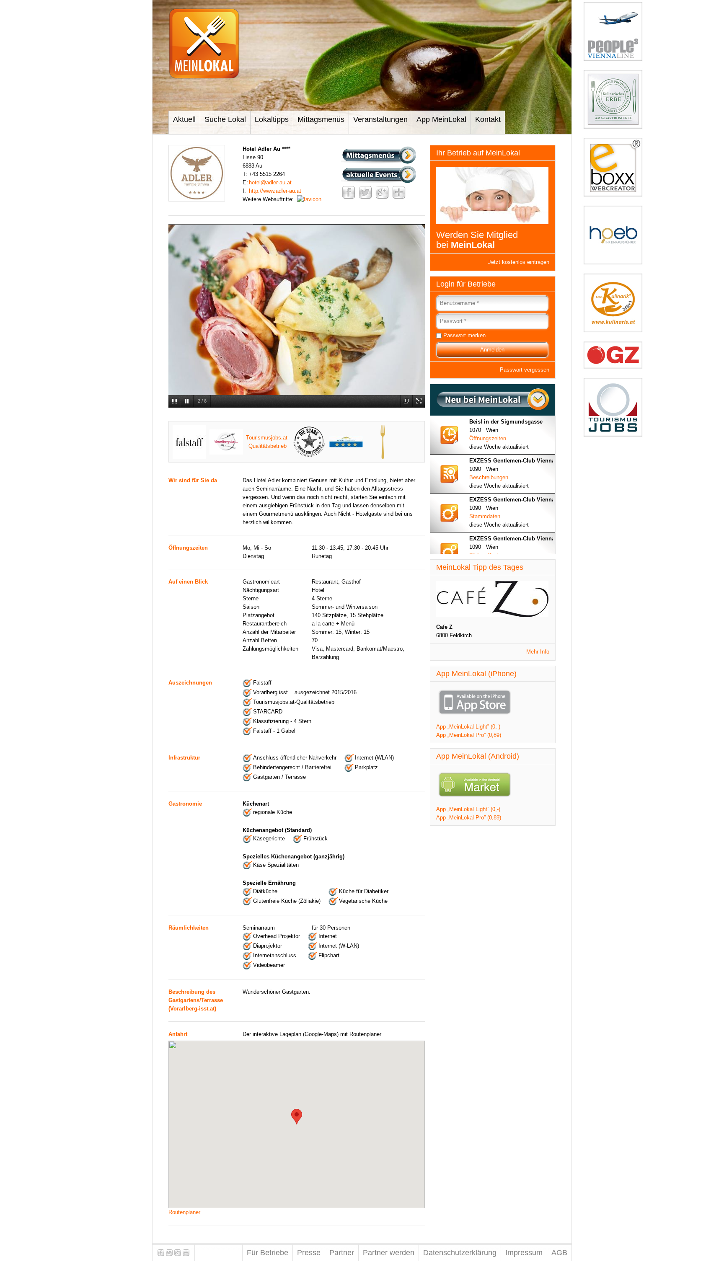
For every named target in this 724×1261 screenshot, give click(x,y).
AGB (559, 1252)
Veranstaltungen (380, 119)
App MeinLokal (441, 119)
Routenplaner (184, 1212)
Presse (309, 1252)
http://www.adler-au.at (275, 191)
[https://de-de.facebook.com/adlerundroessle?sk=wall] (309, 199)
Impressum (524, 1252)
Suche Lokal (225, 119)
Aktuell (184, 119)
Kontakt (488, 119)
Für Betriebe (267, 1252)
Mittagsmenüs (320, 119)
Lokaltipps (272, 119)
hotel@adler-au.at (270, 182)
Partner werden (388, 1252)
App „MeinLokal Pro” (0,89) (468, 735)
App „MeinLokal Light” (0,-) (468, 727)
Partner (341, 1252)
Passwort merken (464, 335)
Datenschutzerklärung (459, 1252)
